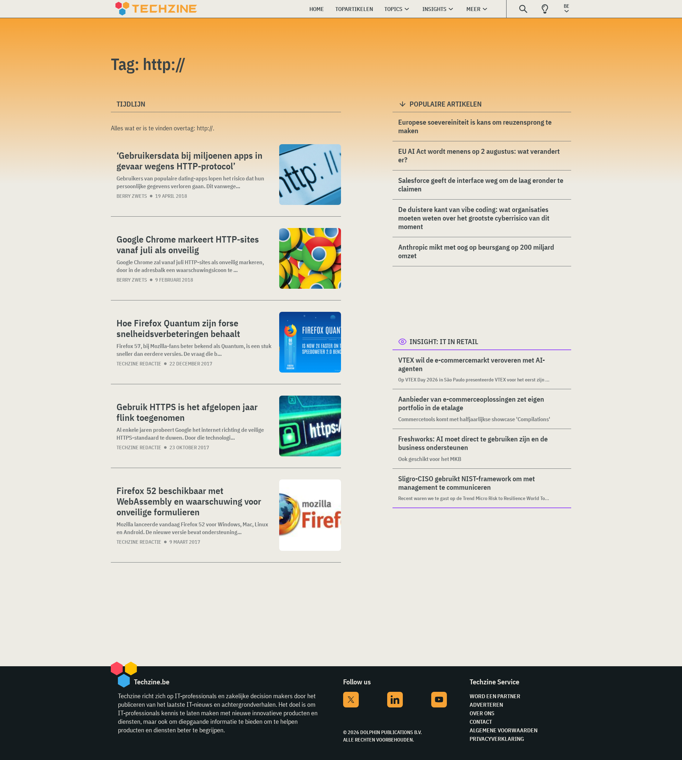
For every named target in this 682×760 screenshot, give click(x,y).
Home (316, 8)
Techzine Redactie (139, 363)
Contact (481, 721)
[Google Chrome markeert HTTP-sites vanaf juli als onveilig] (310, 258)
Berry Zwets (132, 196)
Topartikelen (354, 8)
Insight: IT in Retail (444, 341)
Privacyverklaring (497, 738)
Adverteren (486, 704)
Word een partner (495, 696)
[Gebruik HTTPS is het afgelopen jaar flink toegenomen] (310, 426)
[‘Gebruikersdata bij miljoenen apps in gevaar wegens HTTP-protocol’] (310, 174)
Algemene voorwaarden (503, 730)
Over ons (482, 713)
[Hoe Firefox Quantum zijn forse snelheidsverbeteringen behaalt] (310, 342)
